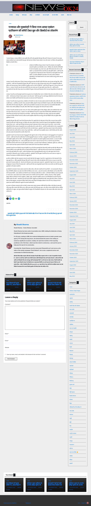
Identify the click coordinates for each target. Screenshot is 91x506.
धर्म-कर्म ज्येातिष (55, 15)
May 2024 (72, 231)
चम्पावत (71, 343)
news (71, 286)
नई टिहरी (71, 365)
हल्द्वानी (71, 463)
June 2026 (72, 137)
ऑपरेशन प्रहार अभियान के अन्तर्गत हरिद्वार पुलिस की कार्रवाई (34, 284)
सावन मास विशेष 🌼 (74, 452)
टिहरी (71, 347)
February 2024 (73, 242)
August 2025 (73, 174)
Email (7, 340)
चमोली (71, 339)
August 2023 (73, 265)
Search (71, 22)
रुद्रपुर (71, 440)
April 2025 (72, 189)
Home (79, 503)
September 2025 (74, 171)
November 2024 (74, 208)
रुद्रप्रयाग (72, 444)
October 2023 (73, 257)
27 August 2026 (11, 487)
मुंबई (70, 422)
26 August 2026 (32, 487)
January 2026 (73, 156)
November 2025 (74, 163)
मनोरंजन (71, 414)
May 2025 (72, 186)
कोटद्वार (71, 332)
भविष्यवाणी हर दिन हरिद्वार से (75, 407)
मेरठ (70, 425)
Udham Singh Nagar (75, 290)
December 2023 (74, 250)
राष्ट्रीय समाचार (73, 433)
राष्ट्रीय (62, 15)
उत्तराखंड (11, 15)
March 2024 (73, 238)
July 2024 (72, 223)
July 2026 (72, 133)
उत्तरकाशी (72, 313)
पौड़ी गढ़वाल (24, 15)
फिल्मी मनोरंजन (73, 395)
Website (7, 347)
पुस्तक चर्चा (72, 384)
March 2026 (73, 148)
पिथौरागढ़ (72, 380)
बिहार (71, 403)
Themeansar (28, 503)
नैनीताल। (72, 377)
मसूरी (71, 418)
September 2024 (74, 216)
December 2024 (74, 204)
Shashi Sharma (19, 35)
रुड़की (71, 437)
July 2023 (72, 268)
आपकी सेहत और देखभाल (75, 305)
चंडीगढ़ (71, 335)
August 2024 (73, 220)
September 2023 (74, 261)
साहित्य (71, 455)
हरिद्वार (31, 15)
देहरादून (71, 354)
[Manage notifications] (88, 503)
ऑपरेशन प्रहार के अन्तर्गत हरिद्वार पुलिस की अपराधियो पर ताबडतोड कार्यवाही (76, 56)
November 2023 (74, 253)
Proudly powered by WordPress (10, 503)
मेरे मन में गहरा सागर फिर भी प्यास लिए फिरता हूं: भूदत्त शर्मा (48, 213)
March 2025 (73, 193)
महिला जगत (69, 15)
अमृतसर (71, 298)
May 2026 (72, 141)
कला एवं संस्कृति (46, 15)
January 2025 (73, 201)
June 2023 (72, 272)
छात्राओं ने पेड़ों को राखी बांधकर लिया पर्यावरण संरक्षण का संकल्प (55, 284)
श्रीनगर (71, 448)
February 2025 (73, 197)
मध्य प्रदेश (72, 410)
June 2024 (72, 227)
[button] (83, 14)
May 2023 (72, 276)
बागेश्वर (71, 399)
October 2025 (73, 167)
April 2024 (72, 235)
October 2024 (73, 212)
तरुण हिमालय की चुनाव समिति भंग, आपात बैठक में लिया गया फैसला (13, 284)
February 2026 (73, 152)
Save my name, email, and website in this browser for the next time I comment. (26, 354)
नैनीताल (71, 373)
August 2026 (73, 129)
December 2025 (74, 159)
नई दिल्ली (72, 369)
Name (7, 333)
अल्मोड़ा (71, 301)
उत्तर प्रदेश (72, 309)
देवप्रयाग (71, 350)
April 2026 (72, 144)
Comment (8, 304)
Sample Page (84, 503)
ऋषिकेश (71, 324)
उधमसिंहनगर (72, 320)
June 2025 (72, 182)
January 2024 (73, 246)
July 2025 (72, 178)
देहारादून (17, 15)
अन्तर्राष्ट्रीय (37, 15)
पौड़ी (70, 388)
